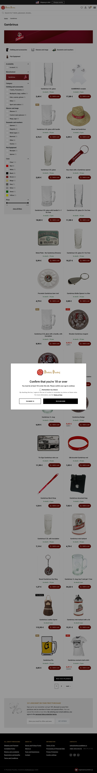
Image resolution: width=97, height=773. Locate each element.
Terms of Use (58, 395)
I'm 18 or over (60, 401)
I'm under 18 (30, 401)
